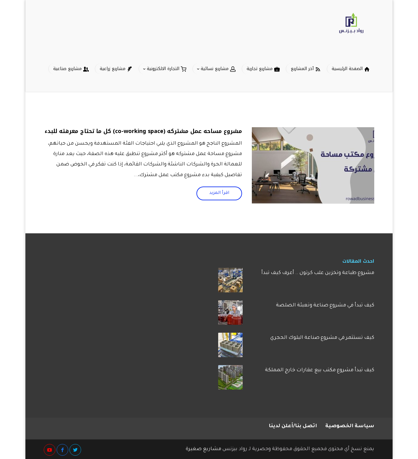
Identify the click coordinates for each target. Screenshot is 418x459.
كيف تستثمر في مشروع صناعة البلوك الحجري (322, 338)
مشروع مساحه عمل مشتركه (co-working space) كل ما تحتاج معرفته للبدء (143, 131)
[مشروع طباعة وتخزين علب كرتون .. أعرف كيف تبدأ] (230, 282)
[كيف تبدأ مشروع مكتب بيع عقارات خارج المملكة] (230, 379)
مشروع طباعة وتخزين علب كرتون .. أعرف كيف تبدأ (317, 273)
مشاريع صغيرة (203, 449)
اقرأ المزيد (219, 193)
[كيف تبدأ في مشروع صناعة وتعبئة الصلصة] (230, 314)
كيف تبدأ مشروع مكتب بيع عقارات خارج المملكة (319, 370)
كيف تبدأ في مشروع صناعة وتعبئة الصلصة (325, 305)
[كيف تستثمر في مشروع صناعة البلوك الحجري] (230, 347)
